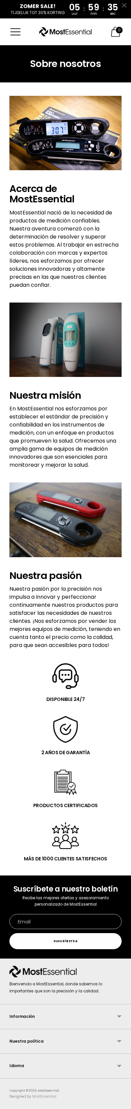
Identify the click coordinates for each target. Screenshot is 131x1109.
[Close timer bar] (124, 5)
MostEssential (48, 1091)
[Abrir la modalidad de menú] (15, 31)
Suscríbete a (65, 941)
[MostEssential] (65, 32)
